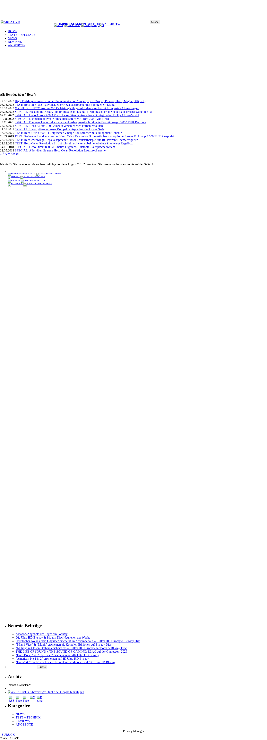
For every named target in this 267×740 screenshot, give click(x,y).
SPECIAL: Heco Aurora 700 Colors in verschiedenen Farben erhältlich (59, 125)
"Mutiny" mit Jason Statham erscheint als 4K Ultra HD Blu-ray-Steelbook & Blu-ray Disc (71, 648)
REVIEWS (15, 41)
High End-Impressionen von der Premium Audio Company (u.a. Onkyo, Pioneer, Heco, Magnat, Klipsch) (80, 101)
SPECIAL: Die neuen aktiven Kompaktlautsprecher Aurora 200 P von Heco (62, 118)
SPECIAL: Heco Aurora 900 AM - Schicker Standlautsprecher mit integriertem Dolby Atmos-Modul (77, 115)
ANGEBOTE (16, 45)
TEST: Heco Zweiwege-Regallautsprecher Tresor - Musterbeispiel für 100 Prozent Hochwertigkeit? (76, 140)
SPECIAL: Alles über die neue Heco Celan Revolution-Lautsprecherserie (60, 150)
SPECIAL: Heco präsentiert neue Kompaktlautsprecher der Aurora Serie (59, 129)
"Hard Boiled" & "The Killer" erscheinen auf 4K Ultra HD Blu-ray (57, 655)
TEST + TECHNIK (28, 717)
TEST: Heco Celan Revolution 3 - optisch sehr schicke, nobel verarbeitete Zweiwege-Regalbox (74, 143)
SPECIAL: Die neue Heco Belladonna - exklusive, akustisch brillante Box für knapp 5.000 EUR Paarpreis (80, 122)
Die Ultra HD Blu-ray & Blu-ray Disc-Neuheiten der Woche (53, 637)
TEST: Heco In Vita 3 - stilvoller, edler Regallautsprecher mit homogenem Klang (65, 104)
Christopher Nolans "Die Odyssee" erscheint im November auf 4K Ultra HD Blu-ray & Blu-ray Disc (78, 641)
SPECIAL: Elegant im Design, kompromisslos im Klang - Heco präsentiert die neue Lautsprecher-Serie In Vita (83, 111)
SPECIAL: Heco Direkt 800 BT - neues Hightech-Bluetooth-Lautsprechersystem (65, 147)
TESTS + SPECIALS (21, 34)
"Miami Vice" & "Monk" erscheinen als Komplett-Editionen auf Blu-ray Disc (63, 644)
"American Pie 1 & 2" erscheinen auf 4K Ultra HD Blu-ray (52, 658)
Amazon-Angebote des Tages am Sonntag (42, 634)
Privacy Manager (133, 731)
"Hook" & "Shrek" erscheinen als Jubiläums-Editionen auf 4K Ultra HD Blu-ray (65, 662)
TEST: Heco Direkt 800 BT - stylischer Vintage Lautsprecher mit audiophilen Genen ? (68, 132)
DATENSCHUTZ (108, 24)
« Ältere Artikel (9, 154)
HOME (12, 31)
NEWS (12, 38)
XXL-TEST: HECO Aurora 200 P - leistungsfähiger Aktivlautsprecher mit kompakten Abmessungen (77, 108)
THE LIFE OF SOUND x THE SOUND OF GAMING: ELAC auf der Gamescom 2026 (71, 651)
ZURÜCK (7, 734)
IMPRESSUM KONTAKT (77, 24)
